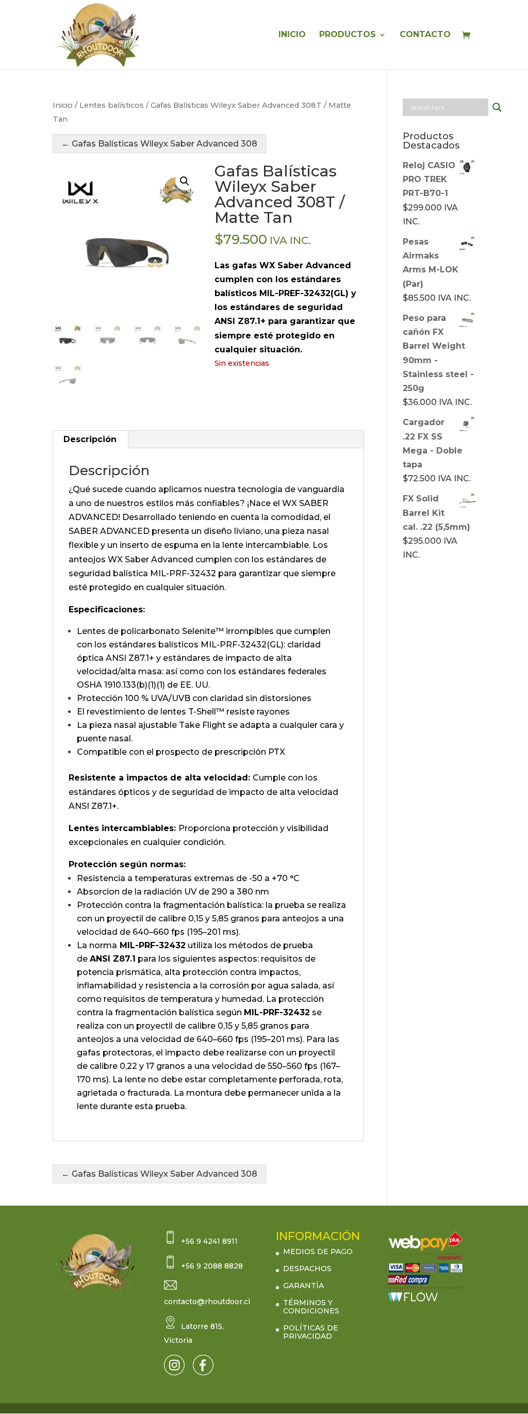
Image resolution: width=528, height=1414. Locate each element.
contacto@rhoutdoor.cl (207, 1301)
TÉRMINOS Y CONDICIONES (311, 1306)
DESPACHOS (307, 1268)
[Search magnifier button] (497, 107)
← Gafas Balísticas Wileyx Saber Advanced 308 (159, 144)
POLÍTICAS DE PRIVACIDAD (310, 1332)
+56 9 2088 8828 (212, 1266)
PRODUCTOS (347, 35)
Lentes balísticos (111, 105)
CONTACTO (425, 35)
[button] (184, 181)
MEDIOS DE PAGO (318, 1251)
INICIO (292, 35)
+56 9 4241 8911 (209, 1241)
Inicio (63, 105)
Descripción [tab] (90, 439)
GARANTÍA (303, 1285)
